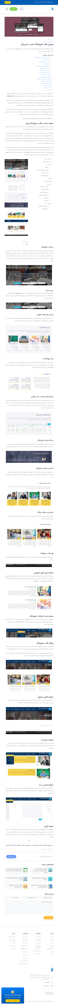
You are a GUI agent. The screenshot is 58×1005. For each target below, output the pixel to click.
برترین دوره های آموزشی (44, 62)
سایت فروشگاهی (24, 949)
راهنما (52, 952)
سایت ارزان (38, 943)
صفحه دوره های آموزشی (45, 77)
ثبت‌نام (13, 9)
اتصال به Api (38, 954)
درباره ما (13, 943)
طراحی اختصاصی (37, 951)
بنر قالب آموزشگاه (45, 59)
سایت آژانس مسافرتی (23, 964)
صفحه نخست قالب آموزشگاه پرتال (42, 57)
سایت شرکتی (25, 937)
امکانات (51, 943)
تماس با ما (12, 946)
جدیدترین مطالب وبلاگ (44, 72)
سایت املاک (25, 952)
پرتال (52, 42)
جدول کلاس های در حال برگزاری (42, 66)
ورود (22, 9)
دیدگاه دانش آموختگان (44, 68)
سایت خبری (25, 958)
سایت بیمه (25, 943)
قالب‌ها (51, 940)
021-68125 (47, 982)
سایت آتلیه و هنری (24, 961)
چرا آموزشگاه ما (46, 64)
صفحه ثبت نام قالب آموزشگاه (44, 79)
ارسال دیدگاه (11, 856)
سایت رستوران (25, 946)
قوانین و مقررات (11, 937)
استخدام (13, 949)
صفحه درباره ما (47, 85)
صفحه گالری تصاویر (46, 83)
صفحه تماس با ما (46, 87)
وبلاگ (49, 42)
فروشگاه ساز (38, 940)
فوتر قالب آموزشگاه (45, 74)
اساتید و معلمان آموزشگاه (44, 70)
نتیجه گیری (48, 90)
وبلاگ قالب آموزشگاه (46, 81)
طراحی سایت (38, 96)
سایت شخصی (25, 940)
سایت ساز (31, 845)
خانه (52, 937)
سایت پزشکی (25, 955)
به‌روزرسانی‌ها (12, 940)
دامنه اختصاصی (49, 949)
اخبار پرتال (45, 42)
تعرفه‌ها (51, 946)
